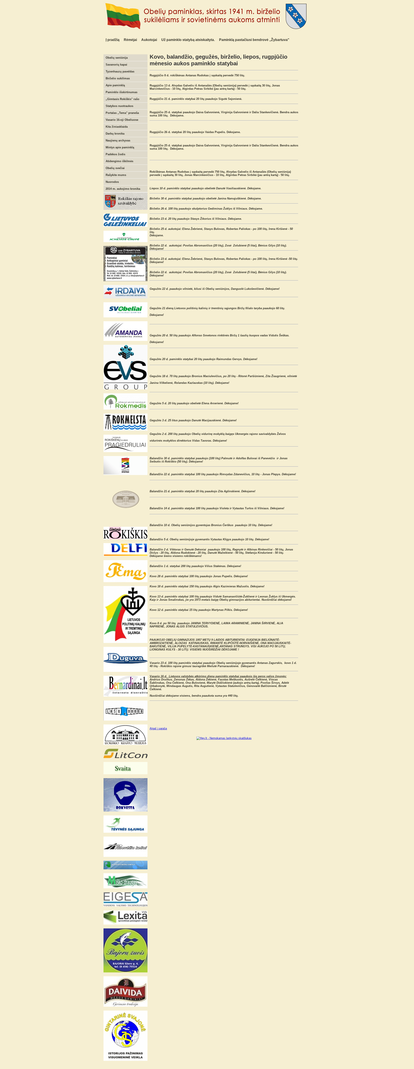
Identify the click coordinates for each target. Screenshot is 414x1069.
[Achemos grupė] (125, 241)
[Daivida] (125, 1005)
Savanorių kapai (116, 64)
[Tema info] (125, 581)
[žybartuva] (125, 280)
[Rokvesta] (125, 810)
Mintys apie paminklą (120, 147)
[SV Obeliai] (125, 316)
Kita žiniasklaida (117, 126)
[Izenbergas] (125, 522)
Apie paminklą (115, 85)
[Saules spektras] (125, 474)
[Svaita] (125, 773)
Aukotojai (149, 40)
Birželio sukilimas (118, 78)
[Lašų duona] (125, 719)
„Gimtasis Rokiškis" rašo (122, 99)
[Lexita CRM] (125, 923)
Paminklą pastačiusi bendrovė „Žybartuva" (254, 40)
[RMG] (125, 868)
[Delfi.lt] (125, 555)
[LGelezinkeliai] (125, 225)
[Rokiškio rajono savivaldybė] (125, 208)
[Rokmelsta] (125, 429)
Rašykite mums (116, 175)
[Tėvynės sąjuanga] (125, 831)
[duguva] (125, 670)
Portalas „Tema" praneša (122, 112)
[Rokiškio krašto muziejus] (125, 744)
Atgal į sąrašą (158, 728)
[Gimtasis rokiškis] (125, 538)
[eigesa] (125, 905)
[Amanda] (125, 340)
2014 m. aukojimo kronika (123, 188)
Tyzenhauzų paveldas (120, 71)
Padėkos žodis (115, 154)
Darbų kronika (115, 133)
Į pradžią (112, 40)
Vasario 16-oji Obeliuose (122, 119)
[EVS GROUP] (125, 388)
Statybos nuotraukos (119, 106)
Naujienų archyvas (118, 140)
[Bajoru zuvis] (125, 971)
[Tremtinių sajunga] (125, 642)
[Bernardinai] (125, 695)
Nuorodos (112, 181)
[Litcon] (125, 757)
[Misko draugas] (125, 887)
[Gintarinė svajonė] (125, 1059)
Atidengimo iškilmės (119, 161)
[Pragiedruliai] (125, 451)
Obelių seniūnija (117, 57)
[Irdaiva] (125, 297)
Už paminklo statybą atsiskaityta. (188, 40)
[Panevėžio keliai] (125, 855)
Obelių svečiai (115, 168)
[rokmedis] (125, 408)
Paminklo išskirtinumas (121, 92)
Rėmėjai (130, 40)
